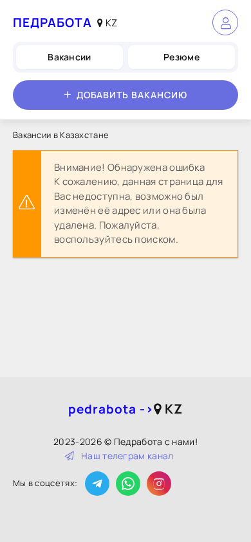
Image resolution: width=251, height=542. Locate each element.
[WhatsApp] (128, 483)
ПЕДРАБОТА (52, 22)
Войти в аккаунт (225, 22)
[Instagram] (159, 483)
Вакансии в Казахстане (61, 135)
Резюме (181, 57)
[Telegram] (97, 483)
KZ (110, 23)
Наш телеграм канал (127, 456)
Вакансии (69, 57)
